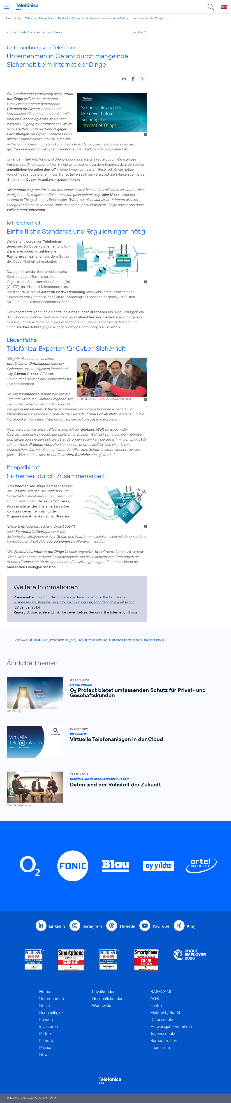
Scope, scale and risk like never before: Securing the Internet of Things (82, 612)
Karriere (46, 1040)
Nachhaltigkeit (52, 1012)
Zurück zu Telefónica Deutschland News (34, 32)
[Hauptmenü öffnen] (7, 7)
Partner (45, 1033)
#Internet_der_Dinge (71, 640)
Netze (44, 1005)
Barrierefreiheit (163, 1040)
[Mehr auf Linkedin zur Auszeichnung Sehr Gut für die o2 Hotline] (109, 960)
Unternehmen (51, 998)
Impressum (160, 1047)
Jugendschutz (162, 1033)
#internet (149, 640)
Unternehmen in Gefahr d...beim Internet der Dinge (130, 18)
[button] (124, 78)
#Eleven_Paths (47, 640)
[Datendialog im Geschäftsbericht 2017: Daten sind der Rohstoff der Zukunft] (113, 789)
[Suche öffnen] (210, 7)
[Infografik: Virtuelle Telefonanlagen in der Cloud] (113, 742)
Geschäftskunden (107, 998)
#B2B (33, 640)
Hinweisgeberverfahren (171, 1026)
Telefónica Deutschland (40, 18)
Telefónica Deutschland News (77, 18)
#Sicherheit (116, 640)
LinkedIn (57, 926)
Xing (191, 926)
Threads (127, 926)
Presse (45, 1047)
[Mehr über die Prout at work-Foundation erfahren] (189, 960)
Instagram (92, 926)
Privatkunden (104, 991)
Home (44, 991)
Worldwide (101, 1005)
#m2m (160, 640)
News (44, 1054)
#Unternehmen (133, 640)
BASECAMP (161, 991)
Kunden (46, 1019)
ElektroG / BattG (165, 1012)
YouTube (160, 926)
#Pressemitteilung (96, 640)
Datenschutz (161, 1019)
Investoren (48, 1026)
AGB (154, 998)
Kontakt (157, 1005)
